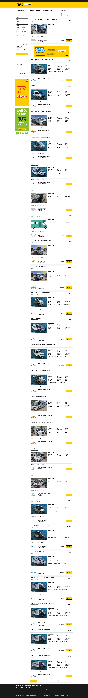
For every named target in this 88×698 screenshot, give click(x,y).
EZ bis (23, 23)
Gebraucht (38, 21)
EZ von (17, 23)
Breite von (18, 39)
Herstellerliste (47, 686)
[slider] (19, 51)
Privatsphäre (57, 695)
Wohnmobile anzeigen (22, 54)
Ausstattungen (22, 73)
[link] (44, 19)
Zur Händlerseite (61, 40)
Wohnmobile (32, 0)
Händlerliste (46, 688)
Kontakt (46, 689)
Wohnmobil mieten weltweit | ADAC (23, 0)
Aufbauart (22, 59)
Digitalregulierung (63, 695)
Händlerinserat (33, 21)
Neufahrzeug (19, 13)
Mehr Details (69, 40)
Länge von (18, 35)
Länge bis (23, 35)
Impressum (69, 695)
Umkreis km (18, 49)
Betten (21, 64)
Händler (43, 0)
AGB (42, 695)
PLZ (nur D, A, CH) (25, 45)
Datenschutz (46, 695)
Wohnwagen (38, 0)
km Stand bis (24, 31)
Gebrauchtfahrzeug (26, 13)
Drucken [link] (42, 36)
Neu (37, 61)
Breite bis (23, 39)
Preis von (17, 27)
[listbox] (66, 10)
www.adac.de (85, 0)
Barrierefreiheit (51, 695)
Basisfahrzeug (18, 19)
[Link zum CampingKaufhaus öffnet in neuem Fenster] (22, 121)
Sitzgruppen (22, 68)
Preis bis (23, 27)
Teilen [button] (38, 36)
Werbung (31, 45)
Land (17, 44)
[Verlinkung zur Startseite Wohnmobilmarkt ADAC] (19, 4)
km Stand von (18, 31)
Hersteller (18, 15)
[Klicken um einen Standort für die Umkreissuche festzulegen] (24, 51)
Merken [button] (33, 36)
